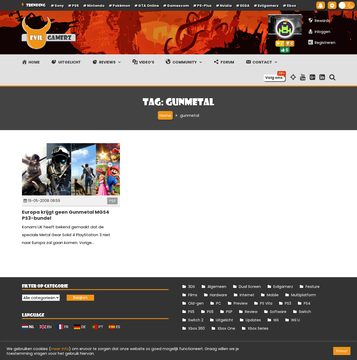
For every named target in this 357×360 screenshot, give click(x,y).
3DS (191, 286)
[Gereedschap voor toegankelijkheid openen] (332, 5)
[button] (346, 5)
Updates (253, 320)
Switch (305, 311)
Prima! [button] (341, 351)
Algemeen (217, 286)
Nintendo (96, 5)
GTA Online (148, 5)
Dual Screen (250, 286)
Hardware (218, 295)
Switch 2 (195, 320)
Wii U (295, 320)
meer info (60, 348)
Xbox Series (258, 328)
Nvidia (226, 5)
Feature (313, 286)
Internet (247, 295)
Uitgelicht (224, 320)
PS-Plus (204, 5)
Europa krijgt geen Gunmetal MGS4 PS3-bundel (65, 215)
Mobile (273, 295)
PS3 (112, 200)
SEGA (245, 5)
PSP (229, 311)
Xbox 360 (196, 328)
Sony (59, 5)
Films (192, 295)
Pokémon (121, 5)
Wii (276, 320)
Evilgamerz (268, 5)
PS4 (307, 303)
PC (218, 303)
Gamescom (178, 5)
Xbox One (226, 328)
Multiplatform (303, 295)
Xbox (291, 5)
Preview (240, 303)
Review (251, 311)
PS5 (75, 5)
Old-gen (196, 303)
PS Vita (266, 303)
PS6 (210, 311)
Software (278, 311)
